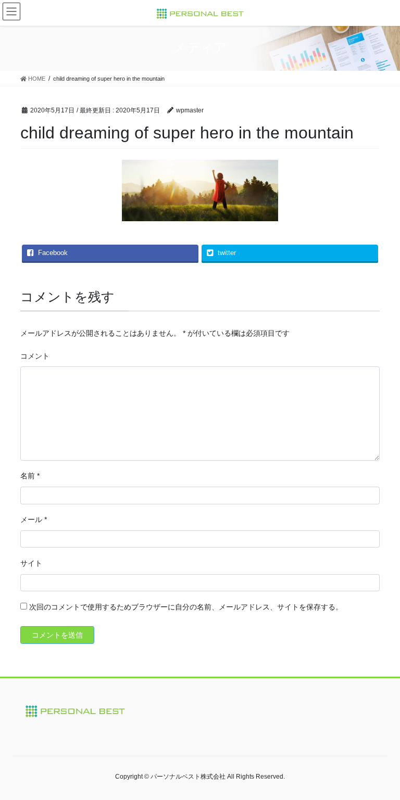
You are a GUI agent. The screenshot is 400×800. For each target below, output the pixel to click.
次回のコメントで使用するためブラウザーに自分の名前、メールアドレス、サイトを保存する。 (186, 607)
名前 (30, 476)
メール (33, 519)
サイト (31, 563)
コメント (34, 356)
